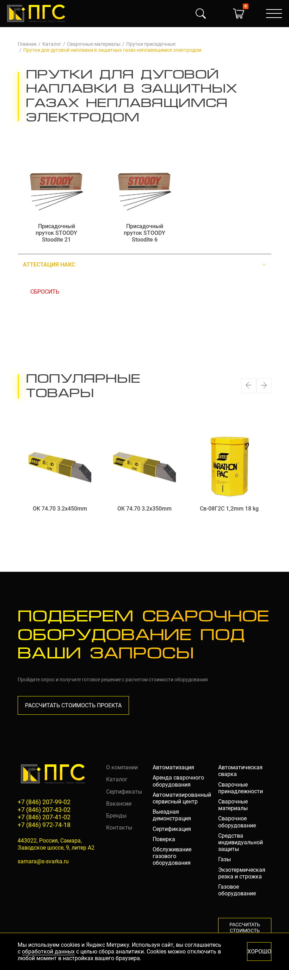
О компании (122, 767)
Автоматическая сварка (240, 770)
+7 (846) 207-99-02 (44, 802)
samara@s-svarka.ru (43, 861)
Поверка (164, 839)
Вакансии (118, 803)
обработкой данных (48, 951)
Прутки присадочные (151, 44)
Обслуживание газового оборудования (172, 856)
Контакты (119, 827)
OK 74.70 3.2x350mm (144, 508)
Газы (224, 859)
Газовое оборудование (237, 890)
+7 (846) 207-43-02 (44, 809)
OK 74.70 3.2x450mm (60, 508)
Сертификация (172, 829)
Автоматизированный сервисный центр (182, 798)
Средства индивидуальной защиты (240, 842)
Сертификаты (124, 791)
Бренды (116, 815)
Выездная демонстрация (172, 815)
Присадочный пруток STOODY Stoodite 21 (56, 233)
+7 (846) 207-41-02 (44, 817)
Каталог (51, 44)
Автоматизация (173, 767)
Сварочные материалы (94, 44)
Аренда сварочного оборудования (178, 781)
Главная (27, 44)
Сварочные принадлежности (240, 788)
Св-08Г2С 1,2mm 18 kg (229, 508)
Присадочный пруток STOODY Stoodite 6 (144, 233)
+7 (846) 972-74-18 (44, 824)
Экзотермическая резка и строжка (241, 873)
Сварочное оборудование (237, 821)
